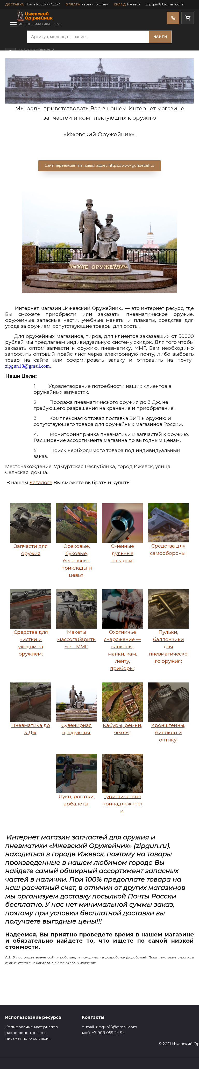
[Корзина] (187, 18)
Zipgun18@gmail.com (164, 4)
